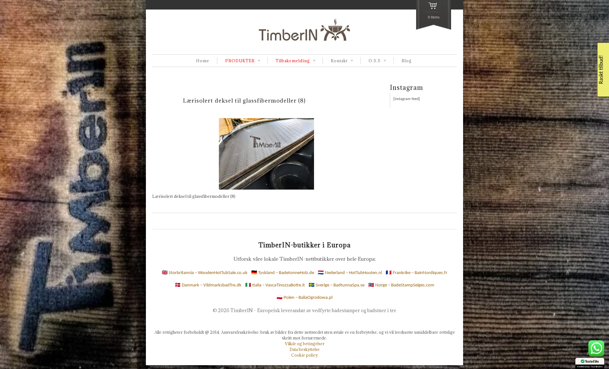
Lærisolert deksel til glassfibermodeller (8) (244, 100)
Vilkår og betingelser (304, 343)
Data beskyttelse (305, 349)
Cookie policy (304, 355)
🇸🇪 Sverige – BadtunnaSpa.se (336, 285)
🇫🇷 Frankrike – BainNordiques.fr (416, 273)
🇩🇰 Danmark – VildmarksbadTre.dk (208, 285)
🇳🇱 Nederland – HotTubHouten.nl (350, 273)
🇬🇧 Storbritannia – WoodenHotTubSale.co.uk (204, 273)
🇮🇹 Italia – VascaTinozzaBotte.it (275, 285)
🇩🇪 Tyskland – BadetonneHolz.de (282, 273)
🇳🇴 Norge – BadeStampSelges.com (401, 285)
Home (202, 60)
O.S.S (370, 61)
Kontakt (335, 61)
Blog (407, 60)
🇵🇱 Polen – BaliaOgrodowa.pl (304, 297)
